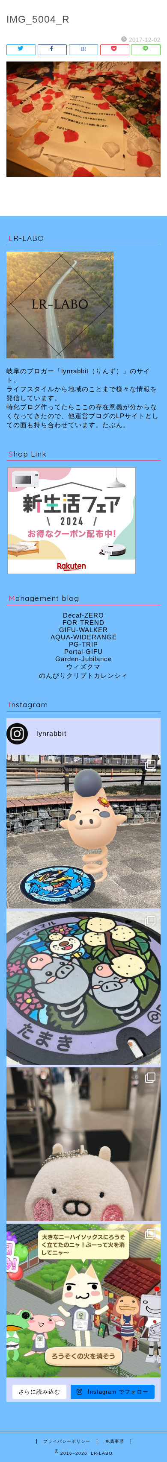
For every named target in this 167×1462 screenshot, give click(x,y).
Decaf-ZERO (83, 615)
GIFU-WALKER (83, 629)
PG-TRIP (83, 644)
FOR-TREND (83, 622)
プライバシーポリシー (66, 1441)
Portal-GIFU (83, 651)
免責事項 (114, 1441)
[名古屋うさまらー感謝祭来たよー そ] (83, 1144)
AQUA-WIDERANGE (84, 637)
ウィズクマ (83, 666)
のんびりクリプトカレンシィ (83, 675)
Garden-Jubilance (83, 658)
